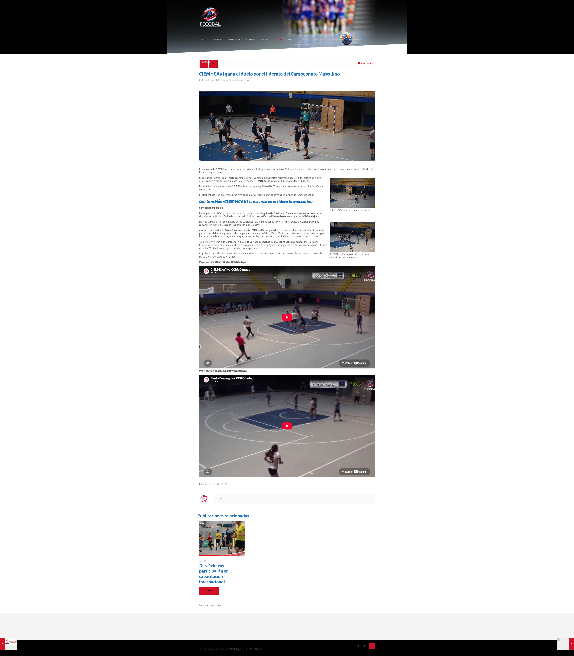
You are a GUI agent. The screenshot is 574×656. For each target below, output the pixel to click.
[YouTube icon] (361, 646)
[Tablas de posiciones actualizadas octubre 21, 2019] (565, 644)
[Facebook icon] (355, 646)
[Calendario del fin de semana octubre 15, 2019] (8, 644)
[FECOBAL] (210, 17)
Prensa (221, 80)
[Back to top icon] (372, 646)
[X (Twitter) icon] (358, 646)
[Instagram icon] (364, 646)
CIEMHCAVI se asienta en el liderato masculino (268, 201)
